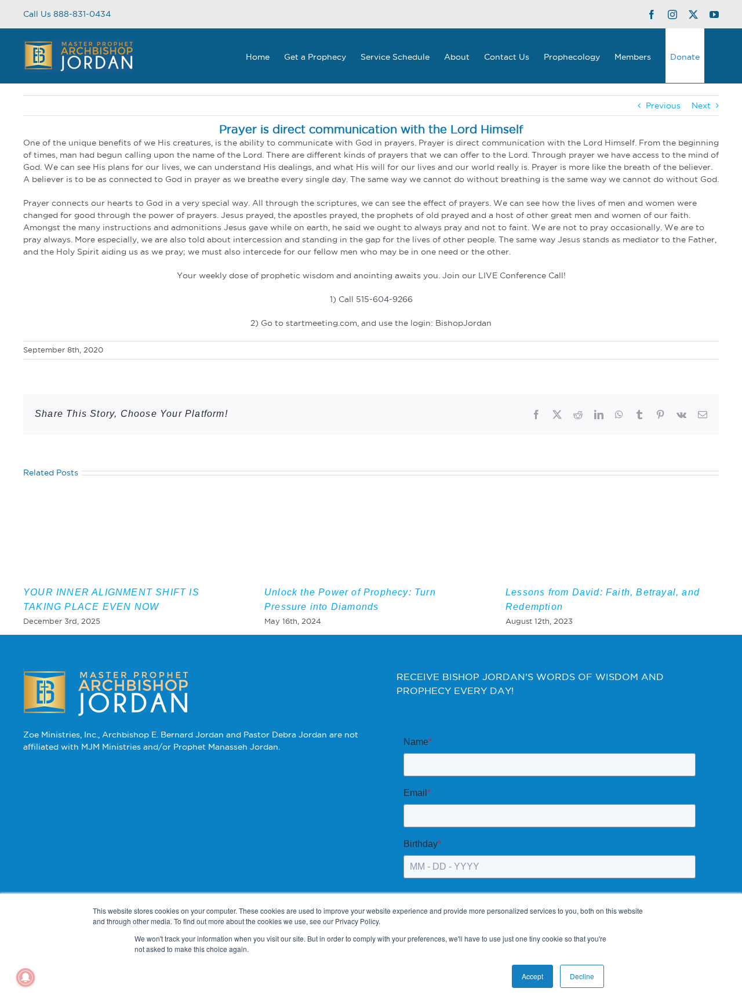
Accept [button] (532, 976)
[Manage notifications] (25, 977)
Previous (663, 105)
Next (701, 105)
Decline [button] (582, 976)
